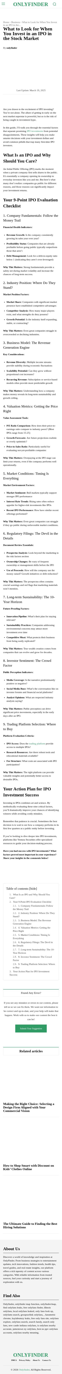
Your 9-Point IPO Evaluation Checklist (32, 902)
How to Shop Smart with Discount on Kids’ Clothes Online (28, 1167)
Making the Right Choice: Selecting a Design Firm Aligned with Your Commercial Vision (28, 1107)
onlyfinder (12, 48)
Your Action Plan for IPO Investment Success (29, 973)
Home (6, 22)
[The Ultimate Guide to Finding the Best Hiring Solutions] (31, 1198)
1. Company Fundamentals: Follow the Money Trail (33, 907)
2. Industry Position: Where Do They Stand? (34, 915)
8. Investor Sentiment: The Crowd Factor (32, 958)
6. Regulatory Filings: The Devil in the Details (33, 944)
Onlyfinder (24, 1369)
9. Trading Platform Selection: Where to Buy (34, 966)
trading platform (37, 743)
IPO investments (35, 131)
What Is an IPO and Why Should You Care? (30, 896)
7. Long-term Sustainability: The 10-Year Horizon (33, 951)
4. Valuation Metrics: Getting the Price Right (31, 929)
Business (15, 22)
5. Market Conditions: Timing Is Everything (31, 937)
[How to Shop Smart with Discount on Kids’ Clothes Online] (31, 1140)
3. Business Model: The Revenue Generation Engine (32, 922)
